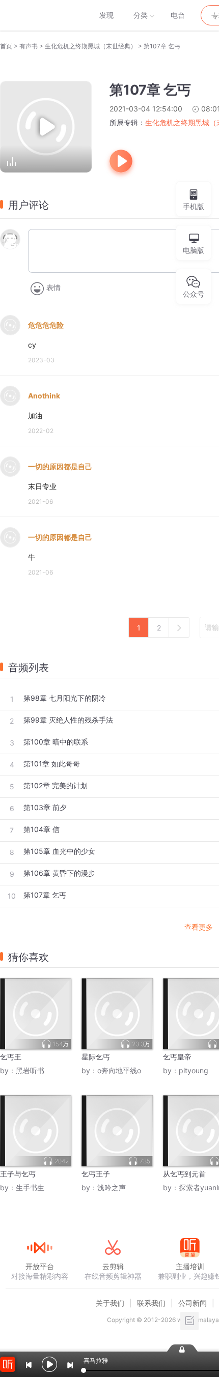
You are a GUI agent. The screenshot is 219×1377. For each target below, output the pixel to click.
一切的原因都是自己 (60, 466)
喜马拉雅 (39, 15)
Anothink (44, 395)
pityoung (193, 1070)
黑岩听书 (30, 1070)
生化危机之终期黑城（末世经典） (90, 46)
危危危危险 (46, 325)
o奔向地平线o (119, 1070)
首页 (6, 46)
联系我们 (151, 1303)
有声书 (28, 46)
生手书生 (30, 1187)
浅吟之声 (111, 1187)
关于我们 (110, 1303)
